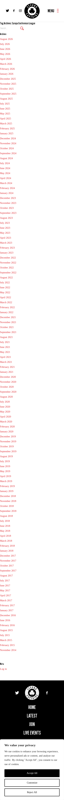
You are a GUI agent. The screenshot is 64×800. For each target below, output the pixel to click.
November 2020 (8, 382)
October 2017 (7, 565)
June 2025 (5, 108)
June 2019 (5, 466)
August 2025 (6, 98)
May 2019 (5, 471)
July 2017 (5, 580)
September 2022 (8, 272)
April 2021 (5, 357)
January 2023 (6, 252)
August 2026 (6, 39)
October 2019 (7, 446)
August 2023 (6, 218)
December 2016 (8, 615)
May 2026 (5, 54)
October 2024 (7, 148)
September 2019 (8, 451)
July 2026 (5, 44)
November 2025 (8, 84)
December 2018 (8, 496)
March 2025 (6, 123)
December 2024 (8, 138)
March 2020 (6, 421)
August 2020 (6, 396)
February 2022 (7, 307)
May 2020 (5, 411)
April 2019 (5, 476)
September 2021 (8, 332)
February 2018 (7, 546)
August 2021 (6, 337)
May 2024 (5, 173)
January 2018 (6, 550)
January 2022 (6, 312)
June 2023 (5, 228)
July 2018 (5, 521)
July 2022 (5, 282)
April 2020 (5, 416)
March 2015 (6, 640)
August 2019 (6, 456)
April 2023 (5, 238)
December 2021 (8, 317)
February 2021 (7, 367)
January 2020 (6, 431)
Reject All (32, 792)
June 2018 (5, 526)
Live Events (32, 733)
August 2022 (6, 277)
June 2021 (5, 347)
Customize (32, 782)
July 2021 (5, 342)
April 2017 (5, 595)
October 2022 (7, 267)
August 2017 (6, 575)
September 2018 (8, 511)
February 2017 (7, 605)
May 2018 (5, 531)
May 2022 (5, 292)
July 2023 (5, 223)
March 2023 (6, 242)
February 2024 (7, 188)
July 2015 (5, 635)
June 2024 (5, 168)
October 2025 (7, 88)
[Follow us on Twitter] (7, 10)
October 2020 (7, 387)
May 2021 (5, 352)
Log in (3, 669)
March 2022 (6, 302)
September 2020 (8, 392)
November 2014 (8, 650)
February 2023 (7, 247)
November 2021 (8, 322)
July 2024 (5, 163)
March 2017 (6, 600)
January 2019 (6, 491)
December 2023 (8, 198)
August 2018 (6, 516)
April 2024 (5, 178)
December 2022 (8, 257)
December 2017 (8, 555)
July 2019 (5, 461)
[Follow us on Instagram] (20, 10)
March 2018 (6, 541)
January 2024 (6, 193)
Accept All (32, 773)
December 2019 (8, 436)
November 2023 (8, 203)
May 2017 (5, 590)
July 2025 (5, 103)
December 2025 (8, 79)
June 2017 (5, 585)
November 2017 (8, 560)
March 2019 (6, 481)
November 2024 (8, 143)
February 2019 (7, 486)
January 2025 (6, 133)
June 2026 (5, 49)
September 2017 (8, 570)
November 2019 (8, 441)
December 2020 (8, 377)
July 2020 (5, 401)
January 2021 (6, 372)
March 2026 (6, 64)
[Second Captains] (32, 11)
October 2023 (7, 208)
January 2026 (6, 74)
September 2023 (8, 213)
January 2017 (6, 610)
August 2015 (6, 630)
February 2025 (7, 128)
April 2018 (5, 536)
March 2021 (6, 362)
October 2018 (7, 506)
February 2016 (7, 625)
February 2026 (7, 69)
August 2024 (6, 158)
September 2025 (8, 93)
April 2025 (5, 118)
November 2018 (8, 501)
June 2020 (5, 406)
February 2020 (7, 426)
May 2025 (5, 113)
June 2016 (5, 620)
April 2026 (5, 59)
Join (32, 724)
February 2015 (7, 645)
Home (32, 707)
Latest (32, 716)
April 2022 (5, 297)
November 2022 (8, 262)
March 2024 (6, 183)
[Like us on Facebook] (14, 10)
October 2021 (7, 327)
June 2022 (5, 287)
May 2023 (5, 233)
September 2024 (8, 153)
